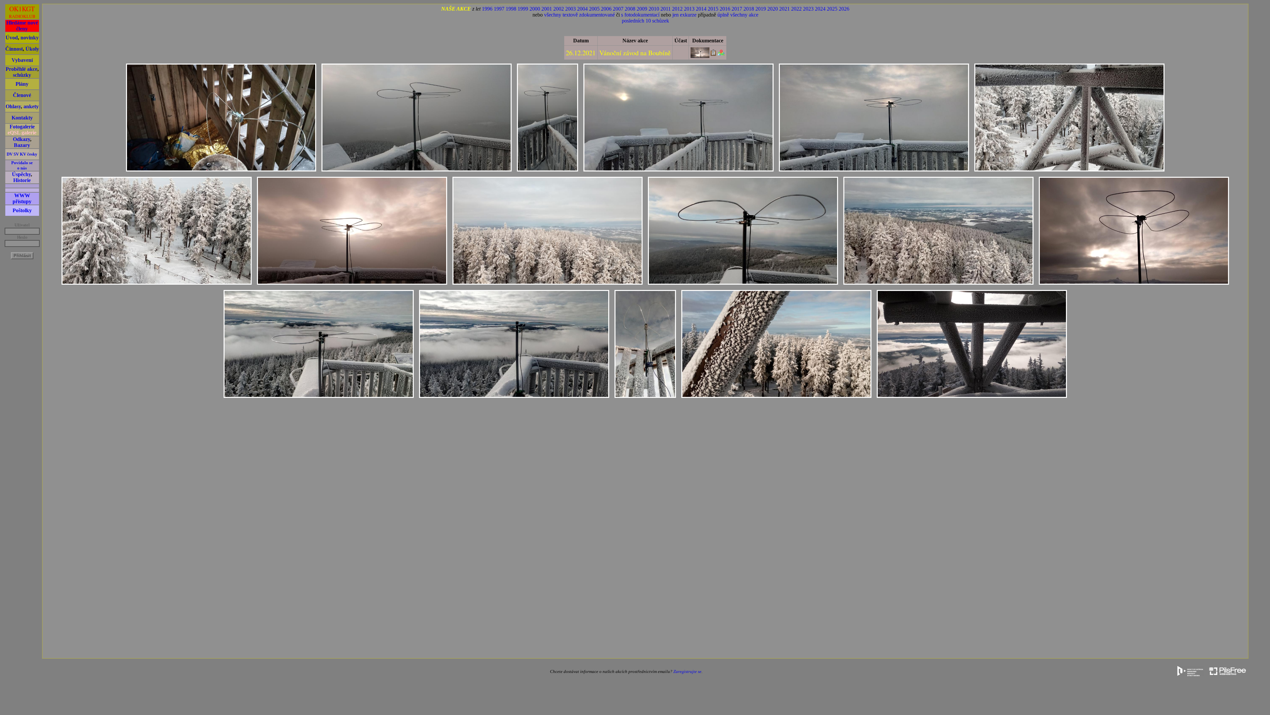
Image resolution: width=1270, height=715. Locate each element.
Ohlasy (13, 106)
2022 (796, 9)
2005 (594, 9)
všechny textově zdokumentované (579, 15)
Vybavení (22, 60)
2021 (784, 9)
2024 (820, 9)
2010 (654, 9)
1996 (487, 9)
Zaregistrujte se (687, 671)
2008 (630, 9)
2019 (760, 9)
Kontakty (22, 117)
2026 (844, 9)
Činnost (14, 49)
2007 (618, 9)
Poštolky (22, 210)
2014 (701, 9)
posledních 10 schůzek (645, 21)
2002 (558, 9)
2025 (832, 9)
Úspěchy (21, 174)
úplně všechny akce (737, 15)
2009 (642, 9)
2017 (737, 9)
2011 (665, 9)
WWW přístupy (22, 198)
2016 (725, 9)
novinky (30, 37)
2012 (677, 9)
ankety (31, 106)
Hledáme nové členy (22, 25)
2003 (570, 9)
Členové (22, 95)
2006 (606, 9)
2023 (808, 9)
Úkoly (32, 49)
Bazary (22, 145)
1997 (499, 9)
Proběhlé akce (21, 69)
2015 (713, 9)
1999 (523, 9)
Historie (22, 180)
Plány (22, 84)
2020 (772, 9)
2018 (748, 9)
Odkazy (21, 139)
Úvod (12, 37)
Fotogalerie (22, 126)
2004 (582, 9)
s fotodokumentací (640, 15)
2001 (546, 9)
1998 (511, 9)
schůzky (22, 75)
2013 (689, 9)
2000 (534, 9)
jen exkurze (684, 15)
